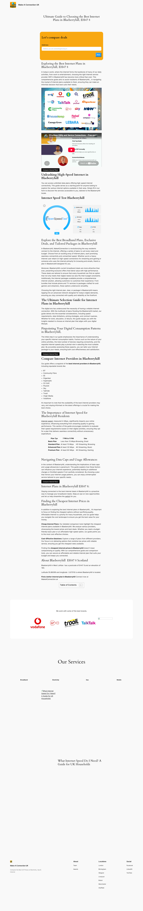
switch (67, 496)
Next (98, 55)
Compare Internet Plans (50, 170)
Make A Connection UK (28, 5)
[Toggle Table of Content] (80, 585)
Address (45, 45)
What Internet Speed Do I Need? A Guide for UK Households (79, 762)
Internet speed (47, 421)
